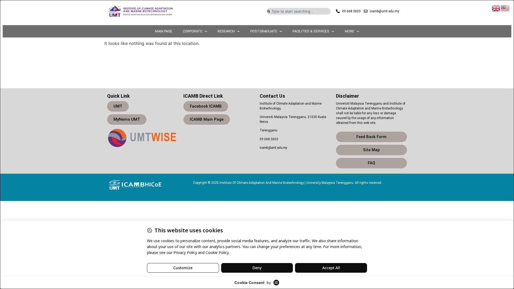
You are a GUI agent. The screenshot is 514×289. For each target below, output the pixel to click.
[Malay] (505, 7)
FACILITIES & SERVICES (311, 31)
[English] (496, 7)
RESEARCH (226, 31)
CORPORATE (192, 31)
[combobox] (299, 11)
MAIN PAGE (163, 31)
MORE (349, 31)
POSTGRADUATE (263, 31)
